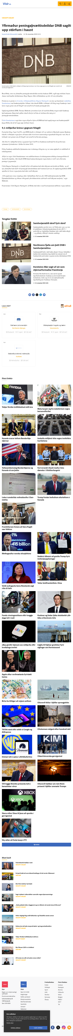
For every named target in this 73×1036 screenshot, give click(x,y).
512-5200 (26, 992)
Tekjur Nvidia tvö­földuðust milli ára (17, 407)
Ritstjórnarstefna (26, 999)
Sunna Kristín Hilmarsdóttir (10, 34)
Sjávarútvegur (27, 209)
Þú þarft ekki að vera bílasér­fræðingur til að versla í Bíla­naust (35, 873)
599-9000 (7, 1003)
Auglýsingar (24, 994)
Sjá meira (36, 844)
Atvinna (60, 990)
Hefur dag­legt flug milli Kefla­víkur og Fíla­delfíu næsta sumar (35, 915)
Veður (60, 995)
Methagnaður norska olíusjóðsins (16, 554)
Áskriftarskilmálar (26, 1002)
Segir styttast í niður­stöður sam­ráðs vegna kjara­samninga (34, 894)
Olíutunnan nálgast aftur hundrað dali (54, 729)
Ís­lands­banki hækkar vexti (24, 863)
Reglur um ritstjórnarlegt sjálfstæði (9, 993)
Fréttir (46, 985)
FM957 (60, 999)
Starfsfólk (23, 1004)
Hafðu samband (25, 997)
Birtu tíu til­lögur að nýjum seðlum (16, 701)
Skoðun (47, 995)
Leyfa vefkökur (38, 1028)
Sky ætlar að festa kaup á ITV (14, 840)
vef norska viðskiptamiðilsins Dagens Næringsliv (32, 101)
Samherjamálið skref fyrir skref (49, 223)
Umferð (23, 1007)
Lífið (46, 992)
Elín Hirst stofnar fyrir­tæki (24, 884)
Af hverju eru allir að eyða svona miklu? (28, 958)
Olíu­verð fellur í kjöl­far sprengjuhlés (53, 703)
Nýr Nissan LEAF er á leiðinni (25, 947)
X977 (59, 1002)
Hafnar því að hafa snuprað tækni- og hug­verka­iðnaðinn (34, 926)
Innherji (60, 985)
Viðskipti (47, 987)
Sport (46, 990)
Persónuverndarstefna (8, 996)
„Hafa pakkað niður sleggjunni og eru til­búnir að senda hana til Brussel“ (38, 905)
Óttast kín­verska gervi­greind (49, 756)
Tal (59, 1004)
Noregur (5, 209)
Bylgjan (60, 997)
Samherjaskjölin (15, 209)
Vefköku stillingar (15, 1028)
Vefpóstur (23, 1009)
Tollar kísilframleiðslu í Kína (49, 583)
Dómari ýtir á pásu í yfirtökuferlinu (17, 757)
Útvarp (47, 999)
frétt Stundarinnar (9, 120)
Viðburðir (61, 992)
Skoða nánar (9, 1023)
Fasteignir (61, 987)
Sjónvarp (47, 997)
